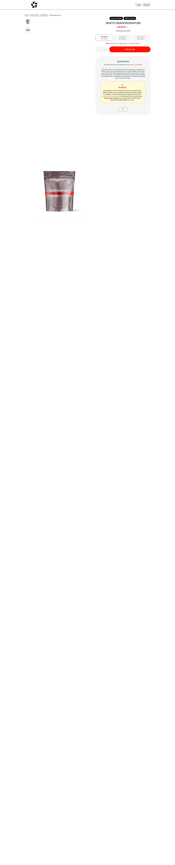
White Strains (44, 15)
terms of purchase (136, 64)
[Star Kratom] (34, 7)
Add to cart (130, 49)
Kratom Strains (34, 15)
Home (26, 15)
